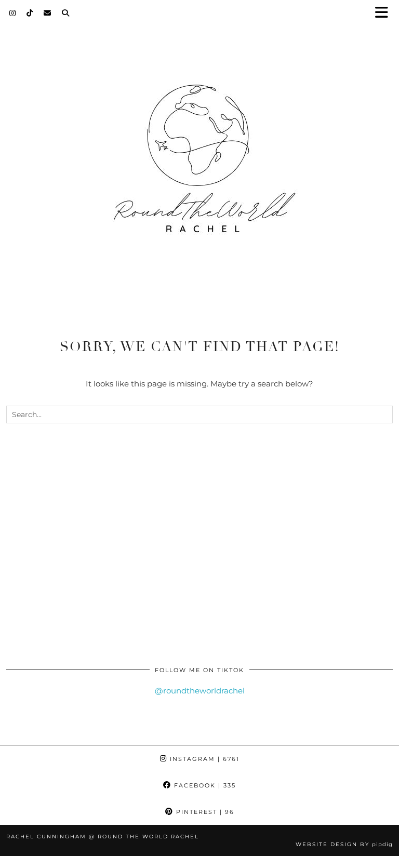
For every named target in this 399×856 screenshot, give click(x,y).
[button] (385, 13)
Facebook (203, 785)
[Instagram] (12, 13)
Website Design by (344, 844)
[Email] (47, 13)
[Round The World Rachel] (199, 167)
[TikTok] (29, 13)
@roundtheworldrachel (200, 691)
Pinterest (204, 811)
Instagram (203, 759)
